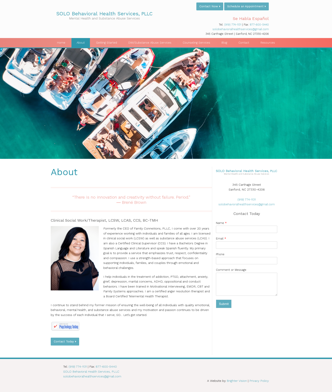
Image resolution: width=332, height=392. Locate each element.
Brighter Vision (237, 381)
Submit (224, 304)
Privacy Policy (259, 381)
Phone (220, 254)
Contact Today (64, 341)
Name (221, 223)
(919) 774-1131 (232, 24)
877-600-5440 (259, 24)
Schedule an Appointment (245, 6)
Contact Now (208, 6)
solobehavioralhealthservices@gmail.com (240, 29)
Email (221, 238)
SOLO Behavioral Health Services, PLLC (91, 371)
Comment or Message (231, 270)
